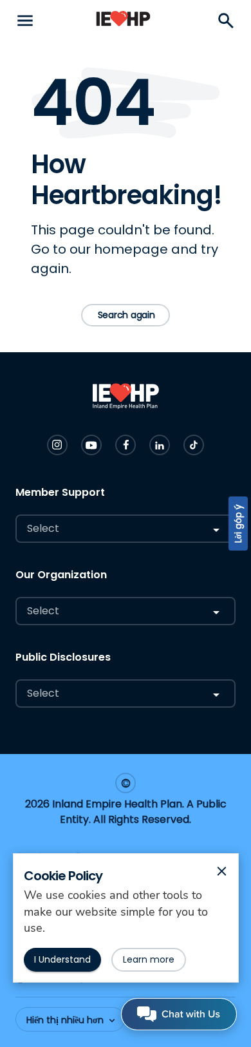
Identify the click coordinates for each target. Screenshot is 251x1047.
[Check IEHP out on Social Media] (57, 445)
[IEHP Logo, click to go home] (123, 21)
